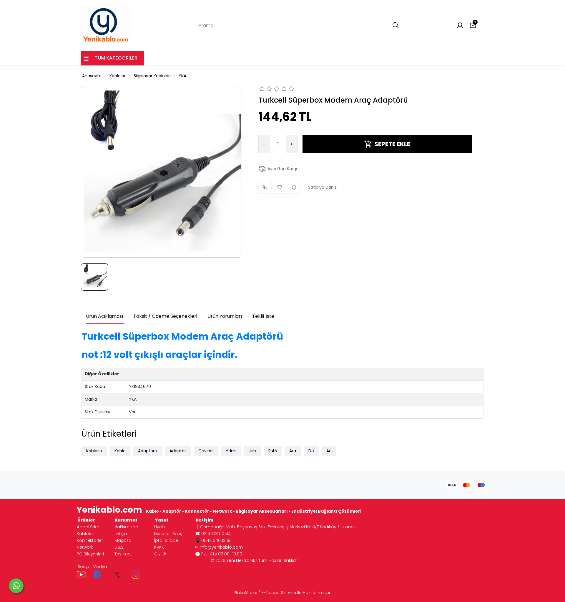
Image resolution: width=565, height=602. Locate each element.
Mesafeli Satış (168, 534)
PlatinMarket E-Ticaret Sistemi (265, 593)
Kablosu (94, 451)
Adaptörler (88, 527)
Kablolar (85, 534)
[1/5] (262, 89)
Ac (329, 451)
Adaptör (178, 451)
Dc (311, 451)
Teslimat (123, 554)
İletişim (121, 534)
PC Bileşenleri (90, 554)
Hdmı (231, 451)
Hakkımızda (126, 527)
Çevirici (205, 451)
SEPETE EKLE (392, 144)
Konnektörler (90, 540)
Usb (252, 451)
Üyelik (160, 527)
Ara (292, 451)
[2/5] (265, 89)
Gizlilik (160, 554)
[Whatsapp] (16, 585)
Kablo (120, 451)
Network (85, 547)
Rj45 (272, 451)
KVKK (159, 547)
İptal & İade (166, 540)
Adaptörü (147, 451)
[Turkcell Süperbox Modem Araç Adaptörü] (161, 172)
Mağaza (123, 540)
